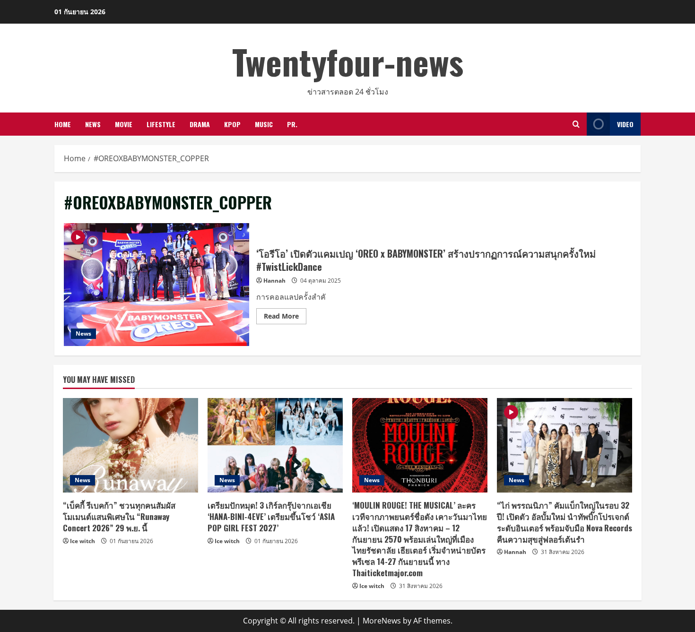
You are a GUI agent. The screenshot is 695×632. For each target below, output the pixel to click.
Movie (123, 124)
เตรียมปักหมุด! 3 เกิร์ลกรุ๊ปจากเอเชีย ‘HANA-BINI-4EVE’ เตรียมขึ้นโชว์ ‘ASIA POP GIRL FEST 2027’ (271, 516)
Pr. (292, 124)
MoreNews (382, 620)
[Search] (576, 124)
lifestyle (161, 124)
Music (264, 124)
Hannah (274, 281)
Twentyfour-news (347, 61)
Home (62, 124)
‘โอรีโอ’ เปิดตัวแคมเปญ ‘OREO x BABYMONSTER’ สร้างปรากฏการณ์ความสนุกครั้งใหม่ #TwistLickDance (156, 284)
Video (625, 124)
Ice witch (82, 541)
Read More (285, 317)
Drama (200, 124)
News (93, 124)
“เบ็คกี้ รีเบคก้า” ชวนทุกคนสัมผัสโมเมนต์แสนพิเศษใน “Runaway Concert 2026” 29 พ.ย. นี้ (119, 516)
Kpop (232, 124)
